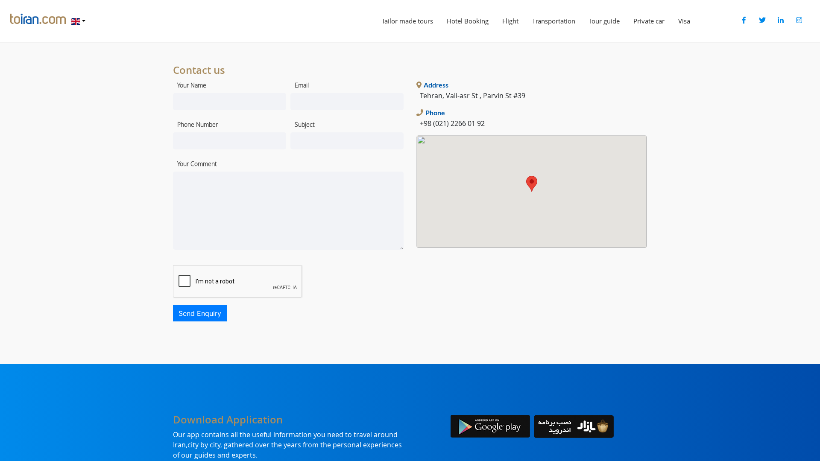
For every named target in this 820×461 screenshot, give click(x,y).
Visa (684, 21)
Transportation (553, 21)
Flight (510, 21)
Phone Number (197, 124)
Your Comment (197, 164)
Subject (305, 124)
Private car (649, 21)
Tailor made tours (407, 21)
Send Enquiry (200, 313)
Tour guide (604, 21)
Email (302, 85)
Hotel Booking (468, 21)
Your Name (191, 85)
